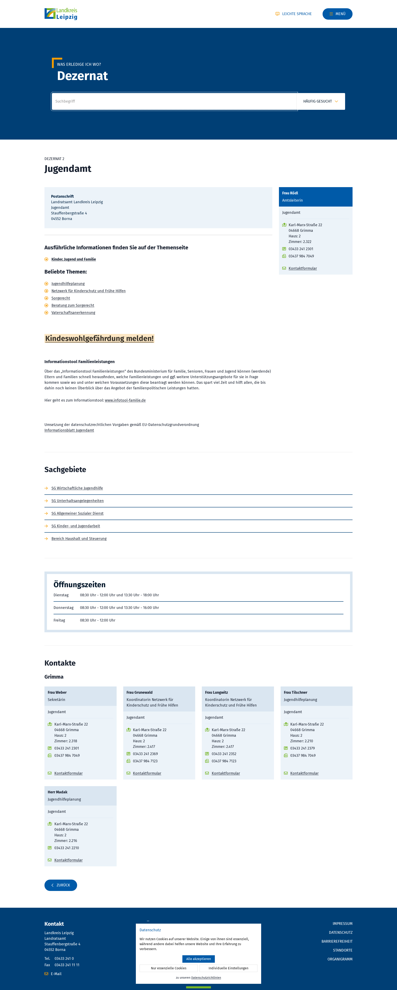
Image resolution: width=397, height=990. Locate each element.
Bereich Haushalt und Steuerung (78, 538)
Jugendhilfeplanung (68, 283)
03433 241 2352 (224, 754)
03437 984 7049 (301, 256)
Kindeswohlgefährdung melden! (99, 338)
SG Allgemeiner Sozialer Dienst (77, 513)
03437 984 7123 (145, 761)
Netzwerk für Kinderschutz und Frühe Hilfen (88, 291)
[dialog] (198, 953)
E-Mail (55, 974)
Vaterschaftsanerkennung (73, 312)
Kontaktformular (303, 268)
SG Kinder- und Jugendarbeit (75, 526)
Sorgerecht (60, 298)
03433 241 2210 (66, 848)
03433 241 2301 (301, 249)
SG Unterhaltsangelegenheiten (77, 501)
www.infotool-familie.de (125, 400)
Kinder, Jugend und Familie (73, 259)
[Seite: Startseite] (60, 14)
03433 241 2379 (302, 748)
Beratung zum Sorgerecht (72, 305)
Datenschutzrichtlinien (206, 977)
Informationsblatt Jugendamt (69, 430)
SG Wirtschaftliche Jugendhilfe (77, 488)
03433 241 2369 (145, 754)
